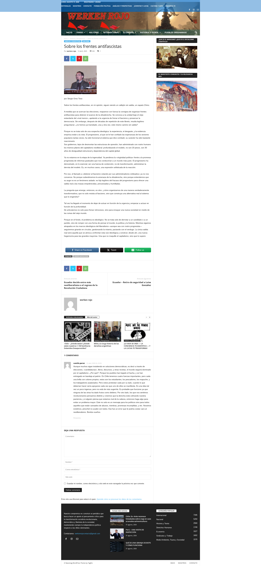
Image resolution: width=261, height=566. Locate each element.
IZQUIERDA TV (170, 6)
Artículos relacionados (74, 317)
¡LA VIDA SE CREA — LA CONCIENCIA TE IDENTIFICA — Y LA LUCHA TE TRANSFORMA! (137, 345)
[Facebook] (189, 10)
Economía (128, 32)
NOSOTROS (77, 6)
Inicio (69, 32)
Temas (79, 32)
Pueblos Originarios (176, 32)
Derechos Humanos (71, 341)
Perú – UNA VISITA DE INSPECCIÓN (135, 530)
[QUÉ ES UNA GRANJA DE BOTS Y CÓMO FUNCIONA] (117, 547)
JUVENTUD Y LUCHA (141, 6)
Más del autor (92, 317)
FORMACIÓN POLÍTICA (102, 6)
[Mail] (198, 10)
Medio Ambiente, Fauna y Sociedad (170, 540)
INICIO (172, 563)
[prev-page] (146, 317)
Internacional (111, 32)
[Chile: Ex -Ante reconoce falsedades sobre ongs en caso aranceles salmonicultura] (117, 520)
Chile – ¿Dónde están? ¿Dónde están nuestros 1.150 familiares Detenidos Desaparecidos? (77, 345)
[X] (73, 58)
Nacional (94, 32)
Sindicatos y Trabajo (164, 536)
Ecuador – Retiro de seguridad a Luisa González (132, 283)
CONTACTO (87, 6)
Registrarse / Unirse (92, 2)
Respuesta (77, 418)
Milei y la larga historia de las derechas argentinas (106, 344)
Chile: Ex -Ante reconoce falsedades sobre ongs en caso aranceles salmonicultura (138, 518)
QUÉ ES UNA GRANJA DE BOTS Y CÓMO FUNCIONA (138, 544)
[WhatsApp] (85, 58)
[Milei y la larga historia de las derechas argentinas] (107, 331)
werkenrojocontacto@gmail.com (87, 534)
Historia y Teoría (149, 32)
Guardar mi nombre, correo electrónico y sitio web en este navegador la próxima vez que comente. (106, 484)
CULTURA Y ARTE (157, 6)
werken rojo (71, 51)
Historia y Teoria (162, 523)
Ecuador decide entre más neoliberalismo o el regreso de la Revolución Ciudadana (80, 285)
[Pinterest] (79, 58)
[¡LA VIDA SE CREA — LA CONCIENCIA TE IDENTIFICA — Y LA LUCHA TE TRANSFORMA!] (137, 331)
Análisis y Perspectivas (122, 6)
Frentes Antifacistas (81, 256)
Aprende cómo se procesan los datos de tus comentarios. (119, 499)
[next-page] (149, 317)
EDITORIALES (66, 6)
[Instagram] (193, 10)
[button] (196, 32)
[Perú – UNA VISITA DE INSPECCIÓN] (117, 533)
